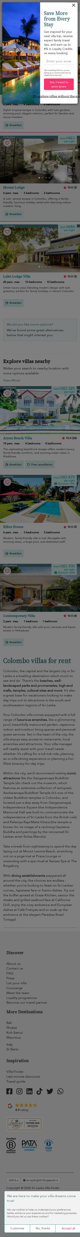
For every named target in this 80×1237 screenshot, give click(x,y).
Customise (17, 1228)
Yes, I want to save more (58, 84)
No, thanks (43, 1228)
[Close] (74, 6)
